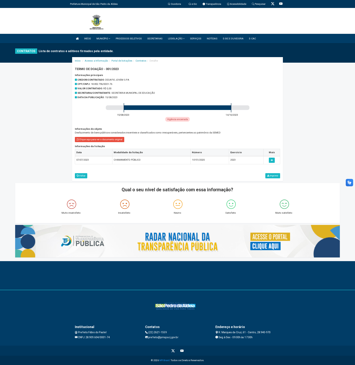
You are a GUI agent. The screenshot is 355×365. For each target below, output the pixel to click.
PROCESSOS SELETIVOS (129, 38)
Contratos (141, 60)
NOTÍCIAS (212, 38)
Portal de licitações (121, 60)
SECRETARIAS (155, 38)
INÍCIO (87, 38)
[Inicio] (77, 38)
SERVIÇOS (195, 38)
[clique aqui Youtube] (182, 350)
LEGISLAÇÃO (175, 38)
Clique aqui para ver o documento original (100, 139)
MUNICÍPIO (103, 38)
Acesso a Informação (96, 60)
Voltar (82, 175)
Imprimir (273, 175)
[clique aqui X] (173, 350)
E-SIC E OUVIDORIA (233, 38)
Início (78, 60)
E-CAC (252, 38)
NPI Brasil (164, 360)
